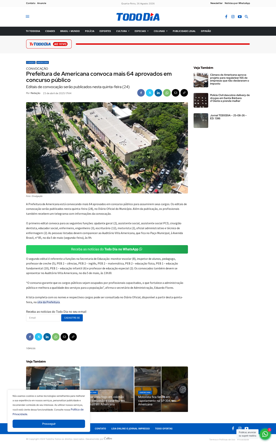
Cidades (31, 62)
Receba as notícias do (104, 249)
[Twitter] (149, 93)
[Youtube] (239, 17)
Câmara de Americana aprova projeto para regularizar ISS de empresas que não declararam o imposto (229, 79)
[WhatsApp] (167, 93)
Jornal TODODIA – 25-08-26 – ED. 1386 (228, 117)
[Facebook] (226, 17)
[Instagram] (233, 17)
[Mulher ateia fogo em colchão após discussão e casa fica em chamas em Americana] (107, 389)
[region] (49, 413)
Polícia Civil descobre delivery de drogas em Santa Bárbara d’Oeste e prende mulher (230, 98)
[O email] (175, 93)
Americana (42, 62)
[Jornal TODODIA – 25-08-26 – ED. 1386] (201, 120)
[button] (246, 17)
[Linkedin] (158, 93)
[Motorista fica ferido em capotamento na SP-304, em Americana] (161, 389)
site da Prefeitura (48, 302)
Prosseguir (49, 423)
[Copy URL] (184, 93)
